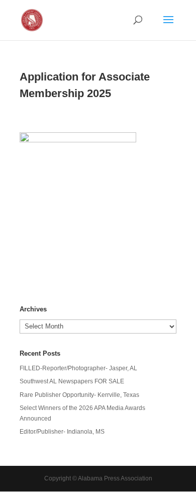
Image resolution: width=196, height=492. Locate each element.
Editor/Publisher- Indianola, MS (62, 431)
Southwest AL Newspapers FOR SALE (72, 381)
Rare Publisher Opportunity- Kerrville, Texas (79, 394)
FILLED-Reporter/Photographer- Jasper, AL (78, 368)
